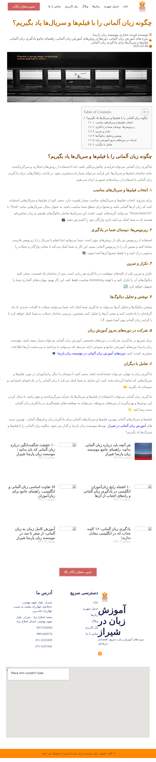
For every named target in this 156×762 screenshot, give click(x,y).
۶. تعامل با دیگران (102, 144)
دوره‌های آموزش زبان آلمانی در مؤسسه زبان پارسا (91, 353)
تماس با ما (54, 6)
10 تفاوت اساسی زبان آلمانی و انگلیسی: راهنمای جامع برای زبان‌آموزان (32, 491)
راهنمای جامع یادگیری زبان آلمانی (32, 38)
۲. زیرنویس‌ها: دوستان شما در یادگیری (114, 126)
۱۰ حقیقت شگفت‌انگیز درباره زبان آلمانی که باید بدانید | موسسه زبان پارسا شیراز (33, 449)
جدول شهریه (111, 6)
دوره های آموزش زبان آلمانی (128, 38)
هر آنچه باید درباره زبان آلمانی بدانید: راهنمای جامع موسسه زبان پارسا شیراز (108, 449)
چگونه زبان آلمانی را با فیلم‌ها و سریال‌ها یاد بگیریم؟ (117, 117)
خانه (125, 6)
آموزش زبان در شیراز (112, 621)
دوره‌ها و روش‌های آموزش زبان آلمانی (82, 38)
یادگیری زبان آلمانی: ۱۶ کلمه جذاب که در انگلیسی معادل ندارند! (109, 533)
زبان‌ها (96, 6)
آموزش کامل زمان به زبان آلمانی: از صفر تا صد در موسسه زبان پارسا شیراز (35, 533)
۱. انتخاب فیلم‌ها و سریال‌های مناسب (113, 122)
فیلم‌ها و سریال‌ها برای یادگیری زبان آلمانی (119, 42)
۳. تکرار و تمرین (101, 131)
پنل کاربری (71, 6)
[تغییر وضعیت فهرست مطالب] (143, 112)
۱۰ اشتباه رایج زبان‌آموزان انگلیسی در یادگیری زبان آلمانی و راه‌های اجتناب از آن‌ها (107, 491)
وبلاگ (85, 6)
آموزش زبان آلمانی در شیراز (126, 425)
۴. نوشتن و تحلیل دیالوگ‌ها (107, 135)
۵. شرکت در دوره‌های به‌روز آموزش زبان (115, 140)
